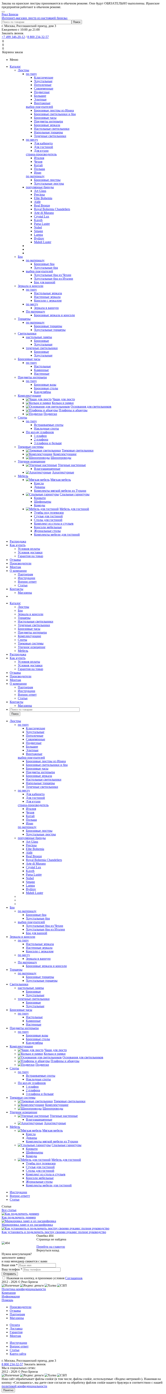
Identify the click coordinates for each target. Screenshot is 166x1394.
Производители (20, 563)
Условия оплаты (29, 548)
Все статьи (9, 1210)
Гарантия (16, 1332)
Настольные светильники (35, 621)
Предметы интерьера (32, 377)
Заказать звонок (12, 33)
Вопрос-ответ (27, 581)
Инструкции (26, 578)
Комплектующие (29, 395)
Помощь (7, 1300)
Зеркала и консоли (30, 286)
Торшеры (24, 319)
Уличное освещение (31, 461)
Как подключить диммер (19, 1217)
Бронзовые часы (29, 359)
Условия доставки (30, 552)
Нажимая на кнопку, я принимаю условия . (44, 1278)
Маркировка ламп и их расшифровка (27, 1224)
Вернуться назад (47, 1250)
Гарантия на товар (30, 556)
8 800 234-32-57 (38, 37)
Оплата (15, 1325)
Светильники (27, 333)
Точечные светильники (34, 625)
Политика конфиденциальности (24, 1289)
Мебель (23, 476)
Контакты (16, 589)
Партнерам (25, 574)
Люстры (23, 70)
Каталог (15, 66)
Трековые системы (31, 446)
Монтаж (15, 567)
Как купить (18, 545)
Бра (20, 256)
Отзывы (15, 559)
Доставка (16, 1328)
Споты (22, 417)
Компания (9, 1292)
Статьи (23, 585)
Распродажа (18, 541)
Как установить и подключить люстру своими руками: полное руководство (54, 1232)
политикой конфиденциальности (24, 1386)
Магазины (25, 592)
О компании (18, 570)
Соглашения (73, 1278)
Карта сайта (18, 1353)
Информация (11, 1296)
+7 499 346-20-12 (13, 37)
